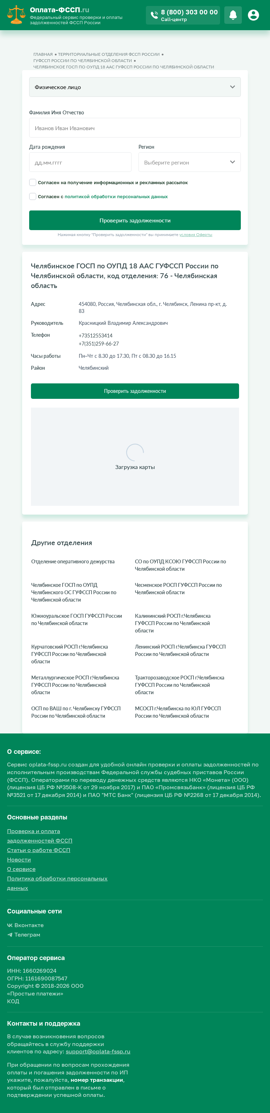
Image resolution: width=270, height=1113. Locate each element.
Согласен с (103, 196)
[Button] (254, 15)
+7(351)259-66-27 (99, 344)
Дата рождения (47, 147)
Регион (146, 147)
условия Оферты (195, 234)
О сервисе (21, 868)
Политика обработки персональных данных (57, 883)
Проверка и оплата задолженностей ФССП (39, 835)
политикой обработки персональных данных (116, 196)
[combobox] (135, 87)
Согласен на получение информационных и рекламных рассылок (113, 182)
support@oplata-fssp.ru (98, 1051)
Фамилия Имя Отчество (56, 112)
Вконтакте (29, 924)
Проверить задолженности (135, 391)
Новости (19, 859)
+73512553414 (95, 335)
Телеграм (27, 934)
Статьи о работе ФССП (38, 849)
